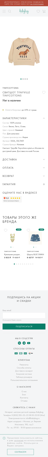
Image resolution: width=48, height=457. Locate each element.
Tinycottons (11, 88)
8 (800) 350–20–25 (20, 415)
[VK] (19, 343)
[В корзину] (43, 11)
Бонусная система (24, 374)
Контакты (24, 397)
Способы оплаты (24, 367)
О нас (24, 391)
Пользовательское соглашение (24, 380)
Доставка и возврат (24, 370)
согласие (19, 440)
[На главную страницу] (24, 11)
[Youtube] (28, 343)
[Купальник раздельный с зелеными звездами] (12, 238)
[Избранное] (38, 11)
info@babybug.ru (33, 418)
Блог (24, 394)
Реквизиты (24, 364)
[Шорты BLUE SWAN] (35, 238)
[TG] (24, 343)
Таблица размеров (24, 377)
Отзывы (24, 400)
